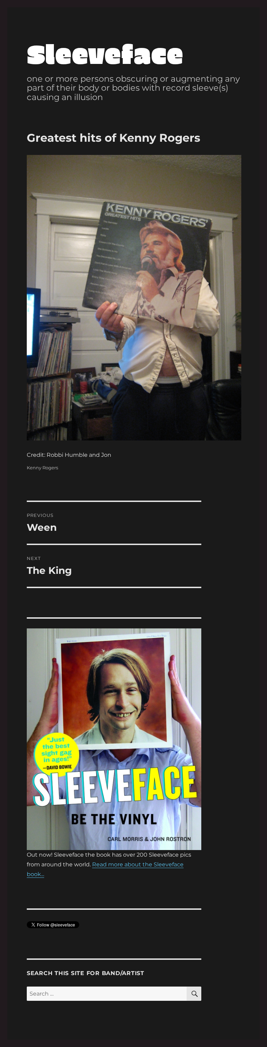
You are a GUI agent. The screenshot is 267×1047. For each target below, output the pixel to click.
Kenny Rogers (42, 467)
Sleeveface (105, 53)
